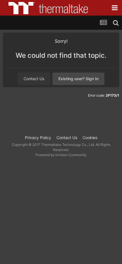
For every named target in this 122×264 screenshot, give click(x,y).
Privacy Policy (38, 137)
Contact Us (34, 78)
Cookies (90, 137)
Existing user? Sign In (78, 78)
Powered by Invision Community (61, 155)
